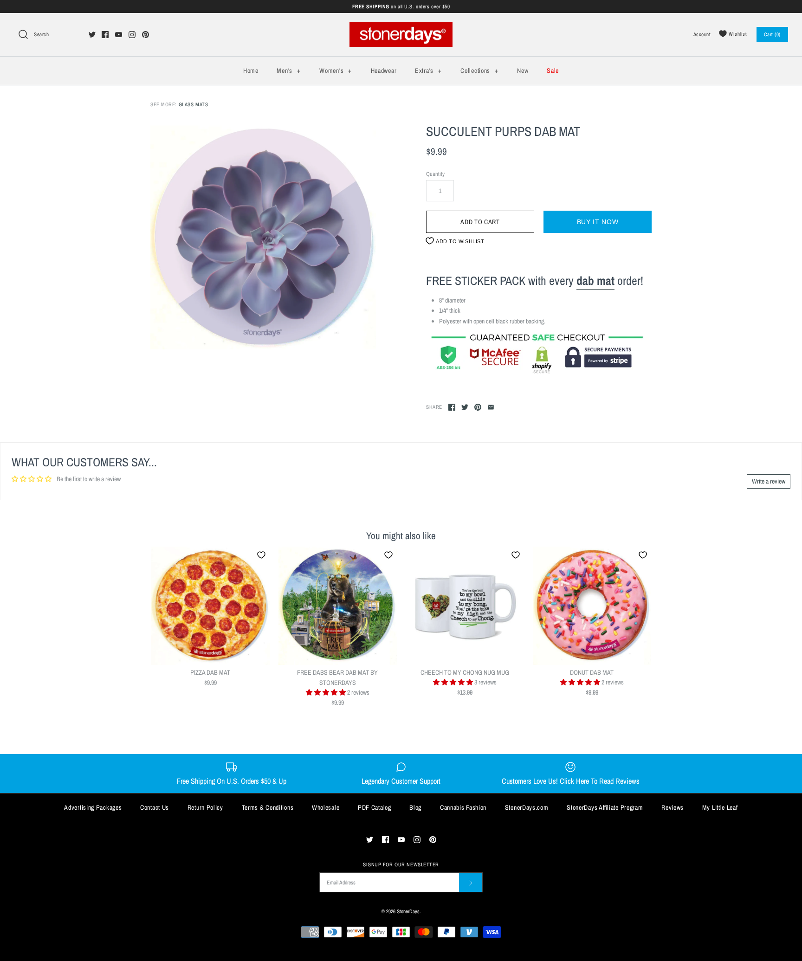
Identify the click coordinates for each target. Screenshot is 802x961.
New (522, 70)
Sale (553, 70)
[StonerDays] (401, 27)
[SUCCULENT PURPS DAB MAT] (263, 236)
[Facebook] (105, 34)
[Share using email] (490, 407)
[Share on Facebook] (451, 407)
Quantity (435, 174)
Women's (335, 70)
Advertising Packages (93, 807)
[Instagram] (132, 34)
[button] (326, 692)
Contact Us (154, 807)
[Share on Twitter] (464, 407)
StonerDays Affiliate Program (605, 807)
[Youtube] (118, 34)
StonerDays (408, 911)
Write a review (768, 481)
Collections (479, 70)
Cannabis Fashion (463, 807)
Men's (288, 70)
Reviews (672, 807)
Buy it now (598, 222)
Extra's (428, 70)
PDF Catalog (374, 807)
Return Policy (205, 807)
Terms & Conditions (268, 807)
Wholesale (325, 807)
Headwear (384, 70)
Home (251, 70)
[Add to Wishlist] (261, 555)
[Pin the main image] (477, 407)
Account (702, 34)
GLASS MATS (193, 104)
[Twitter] (92, 34)
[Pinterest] (145, 34)
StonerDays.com (527, 807)
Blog (415, 807)
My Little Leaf (720, 807)
